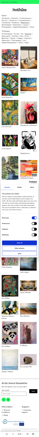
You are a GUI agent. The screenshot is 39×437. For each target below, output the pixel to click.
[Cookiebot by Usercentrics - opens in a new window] (29, 182)
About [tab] (32, 187)
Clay (21, 36)
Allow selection (19, 248)
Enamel (15, 36)
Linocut (25, 25)
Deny (19, 253)
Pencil (32, 27)
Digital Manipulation (20, 27)
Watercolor (6, 40)
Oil (22, 34)
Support (25, 407)
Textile (12, 38)
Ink (24, 40)
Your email (5, 390)
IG (8, 399)
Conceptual (6, 22)
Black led (5, 38)
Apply (5, 415)
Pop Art (5, 20)
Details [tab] (19, 187)
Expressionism (24, 20)
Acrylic (16, 34)
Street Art (13, 20)
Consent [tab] (7, 187)
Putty (27, 36)
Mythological (6, 25)
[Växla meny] (33, 434)
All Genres (5, 18)
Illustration (17, 25)
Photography (6, 27)
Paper (27, 42)
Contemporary (25, 18)
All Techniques (7, 34)
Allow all (19, 243)
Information (7, 407)
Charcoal (27, 38)
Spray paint (6, 36)
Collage (19, 38)
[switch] (34, 223)
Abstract (14, 18)
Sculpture (15, 22)
